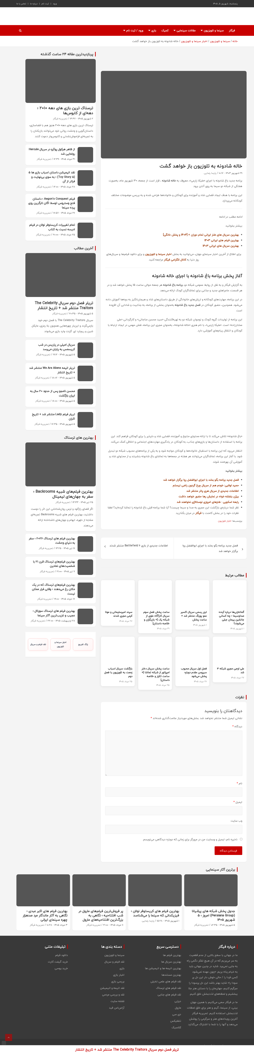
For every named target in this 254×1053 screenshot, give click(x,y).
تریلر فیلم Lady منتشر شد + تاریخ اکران (53, 416)
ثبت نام (45, 4)
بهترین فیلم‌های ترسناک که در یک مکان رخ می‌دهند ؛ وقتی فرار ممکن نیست (53, 589)
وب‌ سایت (236, 820)
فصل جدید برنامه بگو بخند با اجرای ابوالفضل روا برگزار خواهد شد (201, 479)
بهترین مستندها (171, 974)
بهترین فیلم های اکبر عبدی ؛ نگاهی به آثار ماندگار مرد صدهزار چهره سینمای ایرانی (45, 915)
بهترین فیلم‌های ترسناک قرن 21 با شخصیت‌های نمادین (54, 564)
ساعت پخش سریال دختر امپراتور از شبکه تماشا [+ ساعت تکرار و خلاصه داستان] (156, 674)
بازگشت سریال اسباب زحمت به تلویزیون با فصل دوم (118, 672)
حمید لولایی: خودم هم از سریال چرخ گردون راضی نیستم (206, 485)
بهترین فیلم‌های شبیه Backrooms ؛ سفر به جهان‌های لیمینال (63, 494)
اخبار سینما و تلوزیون (60, 644)
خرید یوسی (61, 968)
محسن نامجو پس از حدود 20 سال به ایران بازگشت (52, 393)
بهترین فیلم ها (172, 955)
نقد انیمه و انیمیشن (112, 988)
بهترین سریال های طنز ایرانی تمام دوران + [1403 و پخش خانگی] (201, 234)
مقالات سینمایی (186, 30)
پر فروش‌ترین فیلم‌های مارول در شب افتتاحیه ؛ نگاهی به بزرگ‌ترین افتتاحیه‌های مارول (101, 915)
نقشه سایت (117, 1001)
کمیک (164, 30)
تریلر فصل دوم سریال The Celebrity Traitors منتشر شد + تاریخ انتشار (64, 305)
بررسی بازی (117, 981)
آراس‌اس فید (116, 1007)
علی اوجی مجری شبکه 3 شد (230, 670)
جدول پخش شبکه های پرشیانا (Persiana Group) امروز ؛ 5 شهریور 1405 (213, 915)
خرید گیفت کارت (58, 961)
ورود (55, 4)
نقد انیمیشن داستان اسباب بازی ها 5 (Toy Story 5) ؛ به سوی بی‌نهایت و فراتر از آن (52, 177)
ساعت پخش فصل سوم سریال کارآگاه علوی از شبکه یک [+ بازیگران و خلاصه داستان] (156, 617)
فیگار (232, 30)
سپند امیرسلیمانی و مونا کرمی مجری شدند (118, 614)
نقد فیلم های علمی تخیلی (165, 981)
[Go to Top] (8, 1037)
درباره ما (33, 4)
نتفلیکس (175, 1020)
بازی (153, 30)
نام (239, 783)
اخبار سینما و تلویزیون (158, 254)
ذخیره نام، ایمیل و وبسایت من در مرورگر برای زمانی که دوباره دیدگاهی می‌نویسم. (190, 839)
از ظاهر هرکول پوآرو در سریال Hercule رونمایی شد (52, 151)
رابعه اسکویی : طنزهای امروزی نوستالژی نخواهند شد (208, 502)
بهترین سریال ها (171, 961)
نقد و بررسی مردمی (113, 994)
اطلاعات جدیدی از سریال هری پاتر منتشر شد (212, 490)
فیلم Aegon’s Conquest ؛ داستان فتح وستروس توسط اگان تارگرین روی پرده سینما (51, 203)
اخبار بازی (118, 974)
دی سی (176, 1014)
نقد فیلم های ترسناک (168, 988)
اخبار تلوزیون (224, 521)
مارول (178, 1007)
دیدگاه (237, 726)
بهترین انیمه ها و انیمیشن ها (163, 968)
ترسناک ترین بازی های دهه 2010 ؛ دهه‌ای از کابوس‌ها (65, 110)
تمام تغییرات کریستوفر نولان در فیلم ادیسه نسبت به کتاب (52, 227)
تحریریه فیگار (60, 118)
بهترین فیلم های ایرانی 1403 (221, 240)
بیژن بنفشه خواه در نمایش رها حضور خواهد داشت (209, 496)
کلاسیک (176, 1027)
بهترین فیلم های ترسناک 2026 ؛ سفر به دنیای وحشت (52, 540)
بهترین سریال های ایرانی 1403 (221, 245)
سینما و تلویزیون (214, 30)
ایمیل (237, 802)
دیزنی (178, 1001)
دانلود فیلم (61, 955)
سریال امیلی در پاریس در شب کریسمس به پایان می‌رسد (56, 347)
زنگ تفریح (83, 644)
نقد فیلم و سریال (38, 644)
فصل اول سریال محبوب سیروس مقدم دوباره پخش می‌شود (194, 672)
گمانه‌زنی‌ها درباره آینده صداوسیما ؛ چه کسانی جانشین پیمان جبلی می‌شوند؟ (231, 617)
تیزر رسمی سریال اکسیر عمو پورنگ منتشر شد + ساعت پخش (194, 616)
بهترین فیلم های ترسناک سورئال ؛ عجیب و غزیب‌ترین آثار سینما (54, 613)
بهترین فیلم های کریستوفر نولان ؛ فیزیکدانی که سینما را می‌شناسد (155, 913)
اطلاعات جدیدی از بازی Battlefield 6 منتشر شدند (139, 545)
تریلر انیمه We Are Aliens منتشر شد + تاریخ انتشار (52, 370)
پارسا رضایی (210, 173)
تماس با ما (21, 4)
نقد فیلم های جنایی (169, 994)
